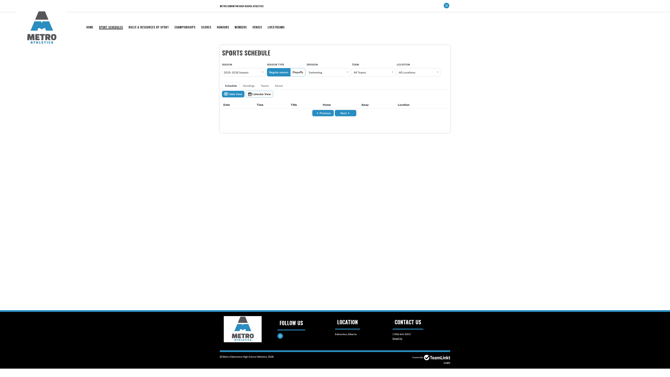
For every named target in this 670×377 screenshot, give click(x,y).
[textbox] (335, 52)
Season (227, 64)
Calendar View (261, 94)
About (279, 85)
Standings (249, 85)
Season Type (275, 64)
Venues (257, 27)
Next (343, 113)
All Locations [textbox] (407, 72)
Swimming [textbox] (315, 72)
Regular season (278, 72)
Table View (235, 94)
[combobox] (244, 72)
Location (403, 64)
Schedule (231, 85)
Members (241, 27)
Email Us (397, 338)
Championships (185, 27)
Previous (325, 113)
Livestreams (276, 27)
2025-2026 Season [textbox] (236, 72)
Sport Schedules (111, 27)
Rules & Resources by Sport (149, 27)
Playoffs (298, 72)
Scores (206, 27)
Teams (265, 85)
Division (312, 64)
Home (89, 27)
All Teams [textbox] (360, 72)
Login (447, 362)
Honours (223, 27)
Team (355, 64)
